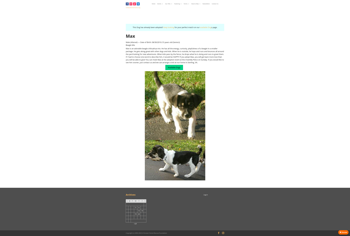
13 (139, 211)
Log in (206, 195)
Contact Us (215, 4)
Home (153, 4)
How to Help (195, 4)
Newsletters (206, 4)
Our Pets (167, 4)
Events (159, 4)
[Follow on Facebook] (127, 3)
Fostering (177, 4)
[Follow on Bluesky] (138, 3)
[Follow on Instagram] (130, 3)
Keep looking (168, 27)
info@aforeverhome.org (133, 7)
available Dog (205, 27)
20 (139, 214)
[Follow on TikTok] (134, 3)
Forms (185, 4)
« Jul (135, 224)
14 (142, 211)
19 (135, 214)
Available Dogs (174, 67)
